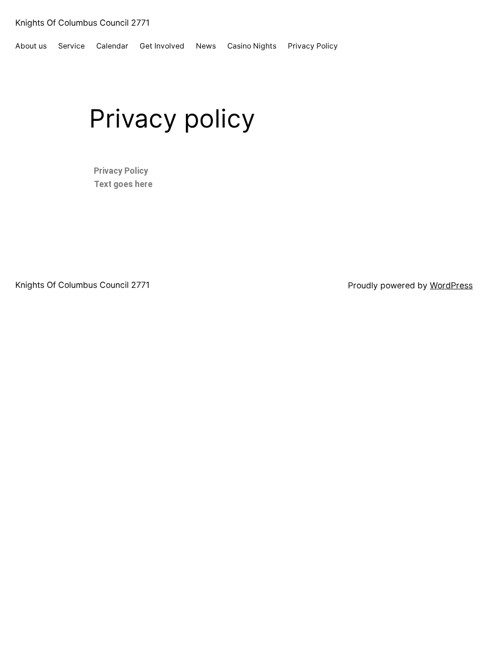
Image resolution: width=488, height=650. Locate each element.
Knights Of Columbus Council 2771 (82, 23)
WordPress (451, 285)
